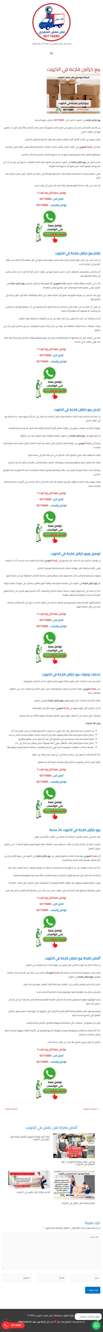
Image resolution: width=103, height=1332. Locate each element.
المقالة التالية (10, 1109)
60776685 (59, 120)
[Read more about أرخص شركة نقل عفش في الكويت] (29, 1179)
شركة (89, 147)
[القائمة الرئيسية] (51, 53)
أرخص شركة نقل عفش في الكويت (33, 1192)
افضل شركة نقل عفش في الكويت (78, 1203)
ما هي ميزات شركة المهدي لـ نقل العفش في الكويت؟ (78, 1162)
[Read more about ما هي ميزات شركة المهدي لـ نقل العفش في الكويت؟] (74, 1145)
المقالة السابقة (91, 1109)
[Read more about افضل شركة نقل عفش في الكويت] (74, 1185)
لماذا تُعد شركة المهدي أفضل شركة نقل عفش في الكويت (30, 1137)
